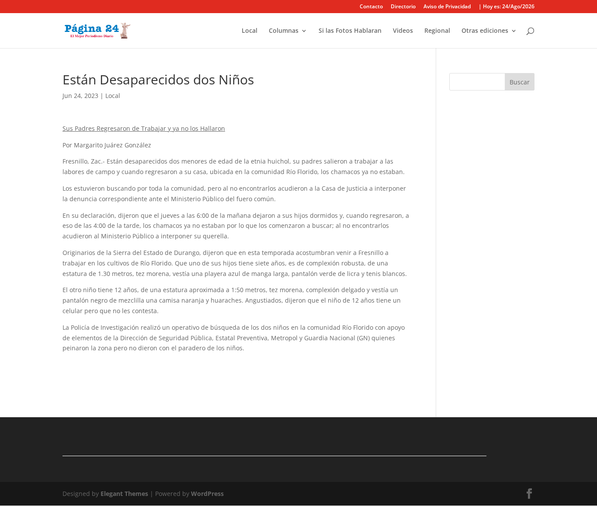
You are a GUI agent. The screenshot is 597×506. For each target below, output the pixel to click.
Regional (437, 31)
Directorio (403, 7)
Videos (403, 31)
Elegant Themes (124, 493)
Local (249, 31)
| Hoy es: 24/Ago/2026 (507, 7)
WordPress (207, 493)
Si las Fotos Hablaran (350, 31)
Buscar (520, 82)
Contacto (371, 7)
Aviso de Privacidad (447, 7)
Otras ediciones (485, 31)
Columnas (283, 31)
